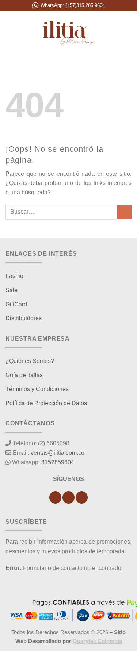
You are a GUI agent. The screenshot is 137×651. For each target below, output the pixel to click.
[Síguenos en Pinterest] (82, 497)
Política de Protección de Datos (46, 403)
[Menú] (9, 33)
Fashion (16, 276)
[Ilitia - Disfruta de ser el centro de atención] (68, 33)
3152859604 (57, 462)
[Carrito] (128, 33)
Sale (11, 290)
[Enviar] (124, 212)
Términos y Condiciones (37, 389)
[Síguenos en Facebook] (55, 497)
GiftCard (16, 304)
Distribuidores (23, 318)
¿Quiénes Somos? (29, 361)
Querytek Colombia (97, 641)
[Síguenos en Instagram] (68, 497)
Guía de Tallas (24, 375)
